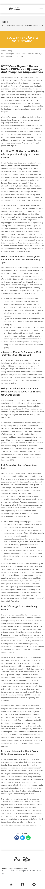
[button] (41, 9)
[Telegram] (34, 884)
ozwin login (5, 743)
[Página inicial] (3, 25)
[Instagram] (11, 884)
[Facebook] (22, 884)
